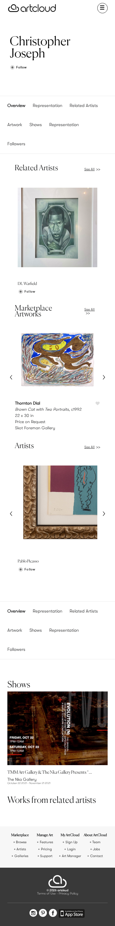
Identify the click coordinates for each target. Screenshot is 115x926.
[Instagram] (33, 913)
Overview (16, 105)
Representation (47, 105)
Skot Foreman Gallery (35, 427)
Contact (96, 856)
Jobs (96, 849)
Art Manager (71, 856)
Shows (35, 124)
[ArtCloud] (32, 8)
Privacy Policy (68, 893)
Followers (16, 143)
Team (96, 842)
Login (71, 849)
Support (46, 856)
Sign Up (71, 842)
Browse (21, 842)
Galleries (21, 856)
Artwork (14, 124)
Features (46, 842)
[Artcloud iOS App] (72, 914)
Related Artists (84, 105)
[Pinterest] (43, 913)
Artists (21, 849)
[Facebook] (53, 913)
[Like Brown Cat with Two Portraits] (97, 403)
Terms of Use (46, 893)
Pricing (46, 849)
